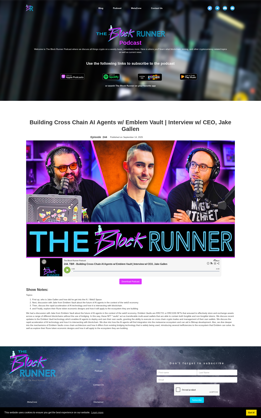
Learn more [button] (97, 412)
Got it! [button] (251, 412)
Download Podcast (130, 281)
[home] (29, 8)
